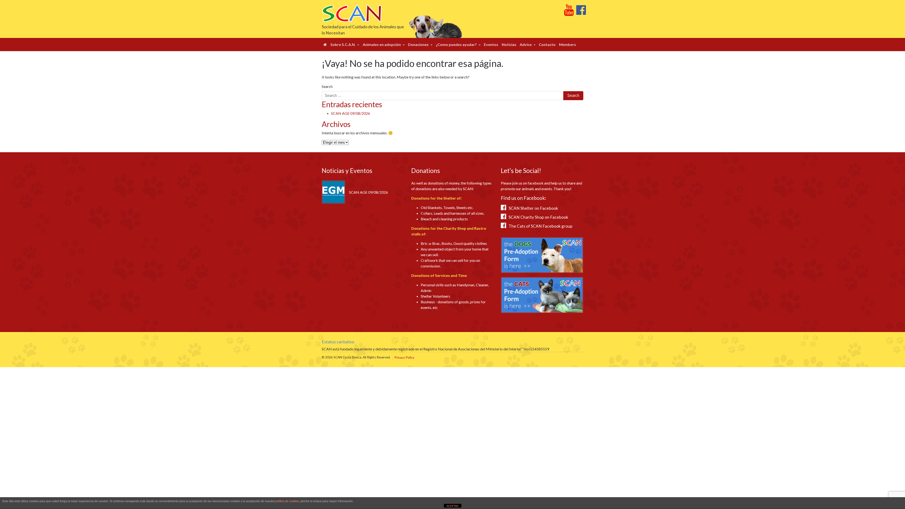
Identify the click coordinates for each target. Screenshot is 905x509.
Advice (526, 44)
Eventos (491, 44)
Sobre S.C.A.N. (343, 44)
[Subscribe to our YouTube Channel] (569, 12)
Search (327, 86)
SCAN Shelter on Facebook (533, 208)
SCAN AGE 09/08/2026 (350, 113)
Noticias (509, 44)
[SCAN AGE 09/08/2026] (333, 191)
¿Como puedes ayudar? (456, 44)
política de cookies (287, 501)
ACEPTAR (452, 506)
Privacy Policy (404, 357)
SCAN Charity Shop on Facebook (538, 217)
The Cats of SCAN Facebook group (540, 226)
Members (567, 44)
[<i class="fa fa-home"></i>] (325, 44)
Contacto (547, 44)
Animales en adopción (382, 44)
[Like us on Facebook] (581, 12)
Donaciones (418, 44)
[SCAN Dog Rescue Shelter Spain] (352, 13)
